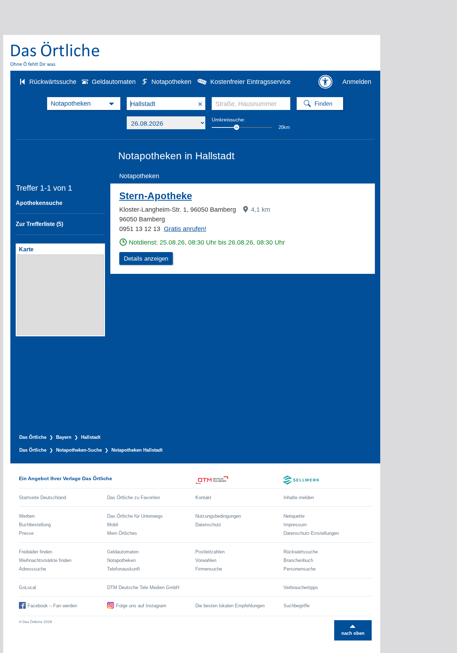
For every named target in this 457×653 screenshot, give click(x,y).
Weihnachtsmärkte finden (45, 560)
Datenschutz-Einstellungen (311, 533)
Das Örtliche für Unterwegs (135, 516)
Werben (27, 516)
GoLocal (27, 587)
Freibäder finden (35, 551)
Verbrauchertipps (300, 587)
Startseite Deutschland (42, 497)
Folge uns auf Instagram (141, 605)
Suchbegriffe (296, 605)
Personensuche (299, 569)
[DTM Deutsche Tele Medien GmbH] (239, 480)
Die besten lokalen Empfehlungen (230, 605)
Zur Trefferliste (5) (39, 224)
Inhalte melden (298, 497)
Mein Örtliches (122, 533)
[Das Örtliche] (55, 53)
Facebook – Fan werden (52, 605)
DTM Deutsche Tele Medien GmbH (143, 587)
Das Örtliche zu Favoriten (133, 497)
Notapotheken (171, 81)
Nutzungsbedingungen (218, 516)
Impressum (295, 524)
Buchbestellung (35, 524)
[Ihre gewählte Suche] (83, 103)
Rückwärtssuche (52, 81)
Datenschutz (208, 524)
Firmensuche (208, 569)
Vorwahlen (205, 560)
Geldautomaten (114, 81)
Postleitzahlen (210, 551)
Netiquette (294, 516)
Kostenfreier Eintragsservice (250, 81)
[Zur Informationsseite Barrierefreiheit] (325, 81)
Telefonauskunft (123, 569)
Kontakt (203, 497)
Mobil (112, 524)
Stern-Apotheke (155, 196)
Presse (26, 533)
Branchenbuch (298, 560)
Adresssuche (32, 569)
